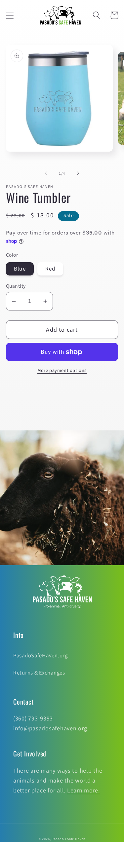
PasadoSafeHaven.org (40, 656)
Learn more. (83, 791)
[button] (10, 15)
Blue (20, 269)
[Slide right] (78, 173)
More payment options (62, 370)
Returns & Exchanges (39, 673)
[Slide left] (46, 173)
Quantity (16, 286)
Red (50, 269)
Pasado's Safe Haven (68, 839)
